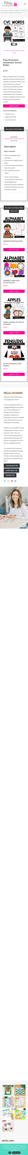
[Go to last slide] (12, 44)
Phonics (23, 50)
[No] (26, 1149)
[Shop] (15, 481)
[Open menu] (24, 3)
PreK (14, 52)
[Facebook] (5, 481)
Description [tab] (14, 137)
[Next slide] (16, 44)
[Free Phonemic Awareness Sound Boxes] (14, 31)
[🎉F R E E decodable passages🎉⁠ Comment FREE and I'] (8, 1114)
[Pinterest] (11, 481)
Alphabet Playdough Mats (12, 241)
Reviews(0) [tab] (14, 140)
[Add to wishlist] (25, 19)
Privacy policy (16, 1152)
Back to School (15, 50)
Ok (10, 1152)
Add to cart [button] (14, 249)
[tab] (13, 40)
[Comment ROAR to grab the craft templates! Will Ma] (8, 1125)
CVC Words (6, 50)
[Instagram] (8, 481)
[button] (12, 466)
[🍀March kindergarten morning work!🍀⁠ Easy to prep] (20, 1102)
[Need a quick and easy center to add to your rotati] (20, 1090)
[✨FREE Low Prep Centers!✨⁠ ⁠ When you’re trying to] (20, 1114)
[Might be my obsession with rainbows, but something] (8, 1090)
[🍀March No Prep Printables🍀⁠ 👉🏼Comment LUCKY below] (8, 1102)
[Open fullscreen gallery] (23, 40)
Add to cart (14, 106)
